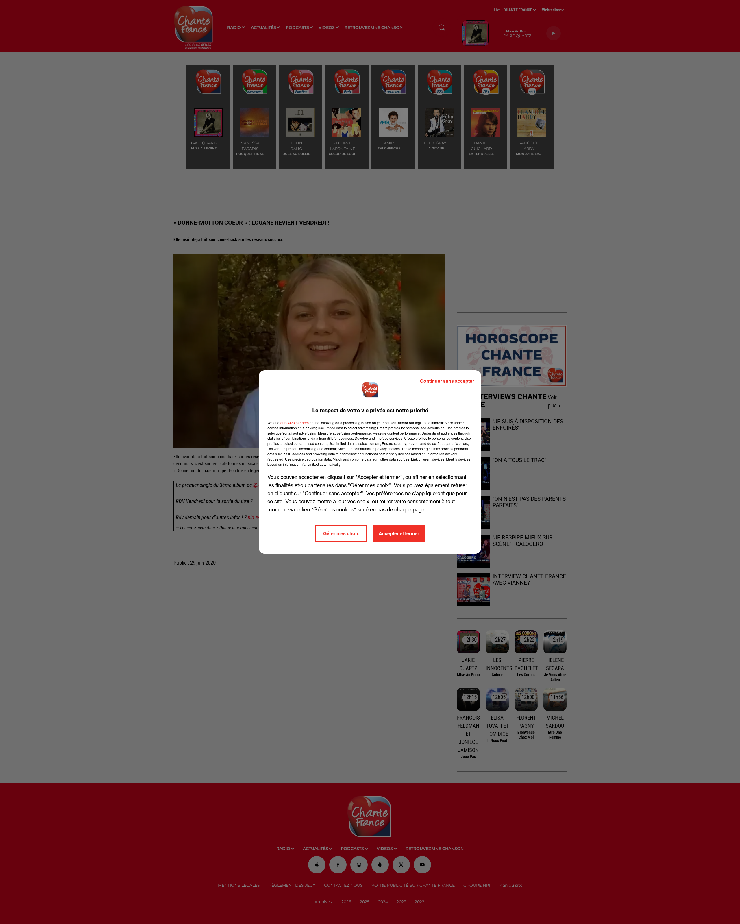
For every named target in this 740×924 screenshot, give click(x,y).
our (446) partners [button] (294, 422)
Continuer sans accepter (447, 381)
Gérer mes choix (341, 533)
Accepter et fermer (399, 533)
